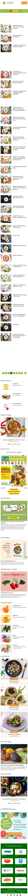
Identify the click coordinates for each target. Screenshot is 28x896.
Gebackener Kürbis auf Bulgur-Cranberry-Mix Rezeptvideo (18, 178)
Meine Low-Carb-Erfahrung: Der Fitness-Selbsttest (12, 765)
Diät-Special (15, 383)
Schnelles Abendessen (14, 681)
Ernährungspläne (17, 403)
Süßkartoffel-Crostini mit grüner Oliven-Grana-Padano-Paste (19, 119)
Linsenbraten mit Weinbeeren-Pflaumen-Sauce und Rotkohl (19, 73)
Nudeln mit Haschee (17, 255)
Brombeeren (15, 625)
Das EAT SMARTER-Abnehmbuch (8, 561)
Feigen (14, 635)
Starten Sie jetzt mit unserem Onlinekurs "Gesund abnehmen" (12, 522)
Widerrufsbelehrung (21, 890)
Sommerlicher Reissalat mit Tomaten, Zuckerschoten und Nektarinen (19, 188)
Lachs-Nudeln (16, 324)
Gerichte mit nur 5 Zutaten (14, 734)
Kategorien (21, 892)
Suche (23, 11)
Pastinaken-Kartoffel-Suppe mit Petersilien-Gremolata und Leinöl (19, 148)
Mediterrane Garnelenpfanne (19, 245)
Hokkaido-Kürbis (17, 605)
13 (25, 373)
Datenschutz (17, 889)
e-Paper (25, 487)
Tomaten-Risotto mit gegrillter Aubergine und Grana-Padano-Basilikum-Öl (19, 109)
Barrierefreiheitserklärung (10, 892)
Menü (2, 11)
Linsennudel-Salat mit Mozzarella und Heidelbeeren (14, 799)
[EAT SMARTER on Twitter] (17, 895)
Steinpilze (15, 645)
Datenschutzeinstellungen (8, 890)
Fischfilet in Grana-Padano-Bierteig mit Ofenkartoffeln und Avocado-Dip (19, 158)
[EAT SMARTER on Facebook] (7, 895)
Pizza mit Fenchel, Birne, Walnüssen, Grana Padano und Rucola (19, 138)
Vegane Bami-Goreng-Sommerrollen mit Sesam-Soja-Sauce (19, 27)
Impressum (10, 889)
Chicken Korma (16, 235)
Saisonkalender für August (7, 592)
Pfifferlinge (15, 615)
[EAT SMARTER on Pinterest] (10, 895)
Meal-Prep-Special (17, 393)
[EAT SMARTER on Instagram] (14, 895)
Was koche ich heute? (14, 707)
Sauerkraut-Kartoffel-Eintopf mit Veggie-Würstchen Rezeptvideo (19, 92)
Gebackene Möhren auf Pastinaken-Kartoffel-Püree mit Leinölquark (19, 336)
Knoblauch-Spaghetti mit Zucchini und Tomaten (14, 440)
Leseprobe (3, 487)
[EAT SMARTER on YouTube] (20, 895)
